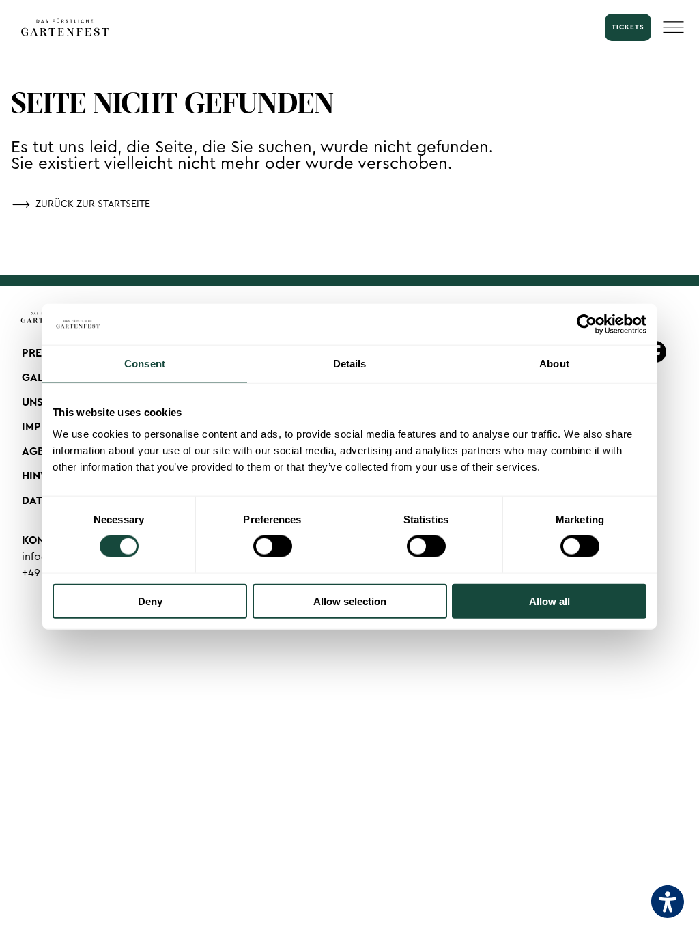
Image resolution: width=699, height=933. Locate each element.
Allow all (549, 601)
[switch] (272, 546)
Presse (41, 353)
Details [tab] (350, 364)
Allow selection (349, 601)
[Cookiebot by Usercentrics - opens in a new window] (586, 324)
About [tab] (554, 364)
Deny (150, 601)
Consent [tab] (144, 364)
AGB (33, 451)
